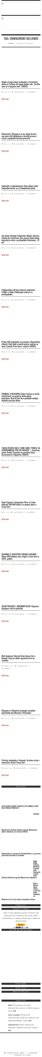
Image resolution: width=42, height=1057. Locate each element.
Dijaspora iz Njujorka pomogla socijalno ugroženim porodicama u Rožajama (18, 711)
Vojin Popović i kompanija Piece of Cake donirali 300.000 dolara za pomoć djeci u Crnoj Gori (19, 504)
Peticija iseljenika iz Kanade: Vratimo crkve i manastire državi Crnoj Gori (21, 761)
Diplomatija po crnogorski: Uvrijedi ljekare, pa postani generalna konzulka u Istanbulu (21, 854)
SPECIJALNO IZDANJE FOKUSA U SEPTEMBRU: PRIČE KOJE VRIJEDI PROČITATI (20, 807)
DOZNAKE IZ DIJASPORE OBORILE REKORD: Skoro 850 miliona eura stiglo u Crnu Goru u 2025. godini (20, 556)
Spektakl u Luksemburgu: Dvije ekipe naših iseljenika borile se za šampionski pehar (20, 187)
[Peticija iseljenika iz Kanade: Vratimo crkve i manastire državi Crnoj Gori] (21, 744)
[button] (21, 8)
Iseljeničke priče (22, 666)
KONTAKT (34, 1053)
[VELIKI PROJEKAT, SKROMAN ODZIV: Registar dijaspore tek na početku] (21, 590)
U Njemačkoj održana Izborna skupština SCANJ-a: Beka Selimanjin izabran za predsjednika (18, 292)
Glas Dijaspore (19, 92)
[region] (21, 8)
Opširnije (5, 99)
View (14, 1011)
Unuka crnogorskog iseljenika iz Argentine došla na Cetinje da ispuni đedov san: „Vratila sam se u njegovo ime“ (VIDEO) (21, 84)
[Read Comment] (4, 1006)
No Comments (32, 92)
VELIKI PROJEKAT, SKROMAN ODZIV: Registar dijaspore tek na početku (20, 607)
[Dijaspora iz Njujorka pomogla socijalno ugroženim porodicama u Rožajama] (21, 694)
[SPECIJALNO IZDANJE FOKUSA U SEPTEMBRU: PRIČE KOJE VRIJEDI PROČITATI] (17, 797)
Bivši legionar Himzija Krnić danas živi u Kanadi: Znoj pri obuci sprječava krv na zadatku (18, 658)
